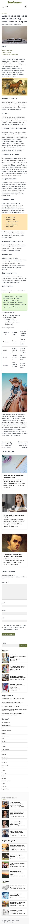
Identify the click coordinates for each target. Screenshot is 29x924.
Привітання (4, 759)
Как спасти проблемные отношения (10, 706)
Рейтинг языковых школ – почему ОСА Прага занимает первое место (17, 686)
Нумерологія (5, 757)
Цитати (3, 783)
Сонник (3, 775)
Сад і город (4, 773)
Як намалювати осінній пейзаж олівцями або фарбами (17, 903)
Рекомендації (5, 765)
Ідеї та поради (5, 735)
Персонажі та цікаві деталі (10, 54)
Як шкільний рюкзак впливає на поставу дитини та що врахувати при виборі (18, 656)
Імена (3, 738)
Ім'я (3, 603)
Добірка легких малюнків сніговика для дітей (16, 911)
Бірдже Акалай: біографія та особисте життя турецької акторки (17, 813)
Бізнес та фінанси (6, 722)
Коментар (5, 582)
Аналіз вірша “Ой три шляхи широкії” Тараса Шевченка (12, 555)
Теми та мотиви (6, 52)
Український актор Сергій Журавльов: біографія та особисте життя (16, 823)
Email (4, 610)
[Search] (25, 6)
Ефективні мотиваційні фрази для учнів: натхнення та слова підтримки (17, 847)
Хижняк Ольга (14, 858)
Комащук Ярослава (15, 659)
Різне (3, 767)
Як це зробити (5, 789)
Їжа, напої (4, 741)
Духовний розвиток (6, 730)
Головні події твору (7, 50)
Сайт (3, 618)
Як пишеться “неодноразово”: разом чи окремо (13, 476)
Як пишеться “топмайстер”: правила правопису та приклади (18, 677)
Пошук (4, 643)
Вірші (3, 727)
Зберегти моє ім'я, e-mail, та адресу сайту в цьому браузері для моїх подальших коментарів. (15, 627)
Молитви (4, 751)
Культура (4, 743)
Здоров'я (4, 733)
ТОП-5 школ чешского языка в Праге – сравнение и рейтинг (17, 667)
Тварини (4, 778)
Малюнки (4, 746)
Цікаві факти (5, 786)
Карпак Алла (14, 679)
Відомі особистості (6, 725)
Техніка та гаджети (6, 781)
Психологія (4, 762)
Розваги (3, 770)
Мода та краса (5, 749)
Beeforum (14, 2)
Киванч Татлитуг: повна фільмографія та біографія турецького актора (16, 832)
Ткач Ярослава (14, 866)
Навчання (4, 13)
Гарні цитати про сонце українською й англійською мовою (17, 873)
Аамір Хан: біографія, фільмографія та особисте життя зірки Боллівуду (16, 804)
